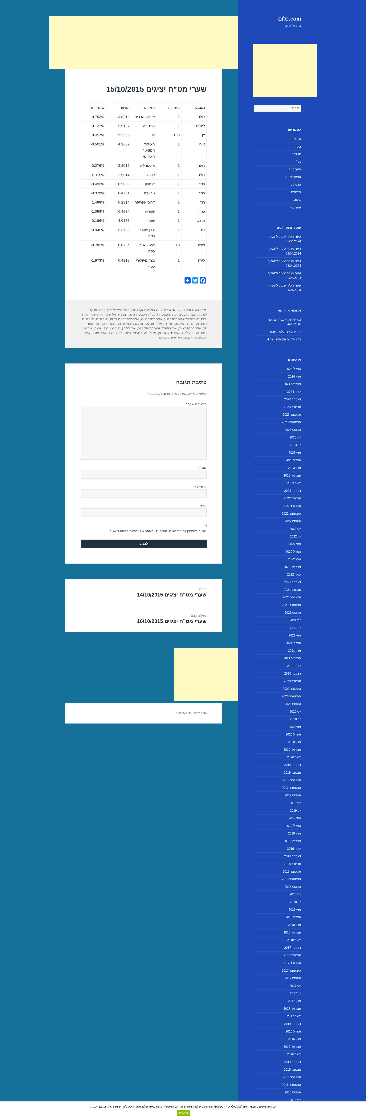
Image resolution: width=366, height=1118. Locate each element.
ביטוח (297, 146)
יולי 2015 (295, 1100)
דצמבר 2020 (292, 673)
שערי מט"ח (99, 333)
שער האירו (104, 314)
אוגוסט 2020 (293, 704)
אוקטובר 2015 (292, 1077)
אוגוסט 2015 (293, 1092)
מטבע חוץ (140, 314)
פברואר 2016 (292, 1046)
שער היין (144, 323)
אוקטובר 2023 (292, 414)
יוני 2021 (295, 627)
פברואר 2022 (292, 567)
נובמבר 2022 (292, 498)
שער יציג (295, 207)
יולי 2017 (295, 985)
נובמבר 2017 (292, 955)
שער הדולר (192, 319)
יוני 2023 (295, 445)
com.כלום (289, 19)
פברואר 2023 (292, 475)
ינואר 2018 (294, 940)
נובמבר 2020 (292, 681)
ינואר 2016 (294, 1054)
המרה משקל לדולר (143, 310)
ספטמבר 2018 (291, 879)
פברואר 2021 (292, 658)
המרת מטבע (188, 314)
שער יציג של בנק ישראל (164, 333)
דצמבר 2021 (292, 582)
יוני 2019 (295, 810)
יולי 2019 (295, 803)
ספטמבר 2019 (291, 787)
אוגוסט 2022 (293, 521)
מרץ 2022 (294, 559)
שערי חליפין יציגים (119, 333)
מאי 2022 (295, 544)
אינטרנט (296, 139)
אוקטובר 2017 (292, 963)
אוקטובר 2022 (292, 506)
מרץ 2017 (294, 1001)
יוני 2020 (295, 719)
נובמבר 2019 (292, 772)
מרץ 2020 (294, 742)
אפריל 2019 (293, 825)
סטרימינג (295, 169)
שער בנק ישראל (122, 314)
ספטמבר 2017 (291, 970)
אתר (203, 506)
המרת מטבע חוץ (167, 314)
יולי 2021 (295, 620)
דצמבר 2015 (292, 1062)
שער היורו (102, 319)
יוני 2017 (295, 993)
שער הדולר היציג (151, 319)
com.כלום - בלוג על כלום (191, 713)
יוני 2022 (295, 536)
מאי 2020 (295, 726)
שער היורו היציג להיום (164, 323)
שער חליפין (129, 328)
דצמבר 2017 (292, 947)
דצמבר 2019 (292, 765)
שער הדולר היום (174, 319)
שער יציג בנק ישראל (107, 328)
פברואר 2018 (292, 932)
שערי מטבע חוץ (187, 337)
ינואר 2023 (294, 483)
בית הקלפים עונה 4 (280, 331)
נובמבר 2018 (292, 864)
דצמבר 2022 (292, 490)
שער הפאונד (169, 328)
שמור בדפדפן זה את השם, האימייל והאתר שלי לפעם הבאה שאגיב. (157, 531)
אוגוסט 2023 (293, 429)
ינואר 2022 (294, 574)
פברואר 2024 (292, 384)
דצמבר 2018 (292, 856)
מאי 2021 (295, 635)
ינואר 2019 (294, 848)
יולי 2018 (295, 894)
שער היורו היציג (190, 323)
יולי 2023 (295, 437)
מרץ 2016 (294, 1039)
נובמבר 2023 (292, 407)
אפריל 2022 (293, 551)
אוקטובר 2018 (292, 871)
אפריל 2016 (293, 1031)
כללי (298, 161)
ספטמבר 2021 (291, 605)
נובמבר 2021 (292, 589)
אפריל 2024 (293, 369)
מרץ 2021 (294, 650)
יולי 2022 (295, 528)
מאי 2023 (295, 452)
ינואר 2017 (294, 1016)
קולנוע (297, 199)
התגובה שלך (196, 404)
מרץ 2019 (294, 833)
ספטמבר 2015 (291, 1084)
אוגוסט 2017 (293, 978)
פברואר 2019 (292, 841)
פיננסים (296, 192)
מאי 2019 (295, 818)
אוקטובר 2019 (292, 780)
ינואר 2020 (294, 757)
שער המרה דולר (111, 323)
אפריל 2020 (293, 734)
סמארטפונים (293, 177)
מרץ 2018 (294, 924)
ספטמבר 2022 (291, 513)
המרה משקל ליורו (118, 310)
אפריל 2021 (293, 643)
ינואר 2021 (294, 666)
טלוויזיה (296, 154)
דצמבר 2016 (292, 1023)
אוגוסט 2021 (293, 612)
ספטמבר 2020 (291, 696)
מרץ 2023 (294, 468)
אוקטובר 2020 (292, 688)
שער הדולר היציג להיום (124, 319)
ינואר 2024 (294, 391)
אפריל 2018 (293, 917)
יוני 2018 (295, 902)
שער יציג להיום (190, 333)
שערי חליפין (140, 333)
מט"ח (152, 314)
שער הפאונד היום (149, 328)
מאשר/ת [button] (183, 1112)
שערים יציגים (167, 337)
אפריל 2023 (293, 460)
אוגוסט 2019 (293, 795)
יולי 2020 (295, 711)
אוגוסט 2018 (293, 886)
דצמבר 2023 (292, 399)
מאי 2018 (295, 909)
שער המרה (130, 323)
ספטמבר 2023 (291, 422)
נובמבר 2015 (292, 1069)
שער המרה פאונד (190, 328)
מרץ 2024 (294, 376)
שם (203, 467)
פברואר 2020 (292, 749)
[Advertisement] (285, 70)
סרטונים (296, 184)
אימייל (201, 487)
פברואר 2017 (292, 1008)
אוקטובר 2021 (292, 597)
